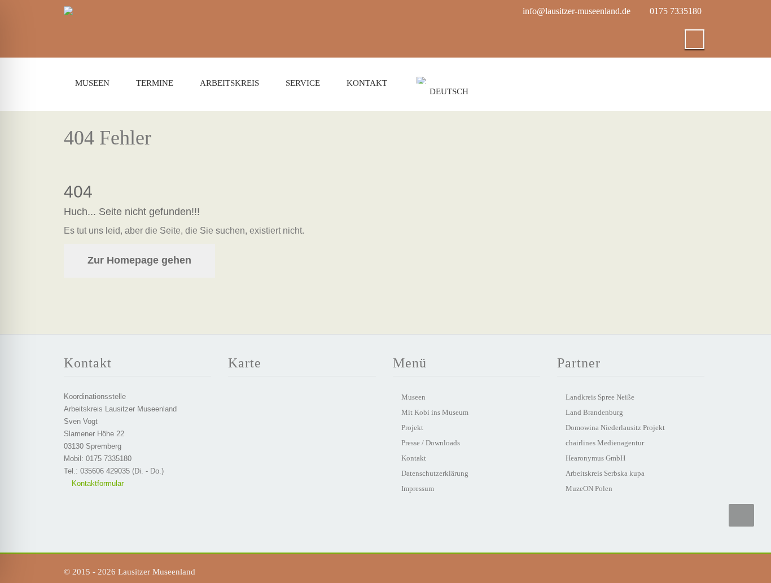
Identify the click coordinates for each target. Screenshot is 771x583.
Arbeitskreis (229, 82)
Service (303, 82)
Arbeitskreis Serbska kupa (605, 473)
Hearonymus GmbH (595, 458)
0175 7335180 (676, 11)
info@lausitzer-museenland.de (576, 11)
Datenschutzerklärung (434, 473)
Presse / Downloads (430, 443)
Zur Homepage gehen (139, 260)
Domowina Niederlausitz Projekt (615, 427)
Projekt (412, 427)
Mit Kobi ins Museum (434, 412)
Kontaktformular (96, 483)
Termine (154, 82)
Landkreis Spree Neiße (600, 397)
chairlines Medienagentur (605, 443)
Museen (92, 82)
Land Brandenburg (594, 412)
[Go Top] (741, 515)
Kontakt (367, 82)
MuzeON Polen (589, 488)
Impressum (417, 488)
